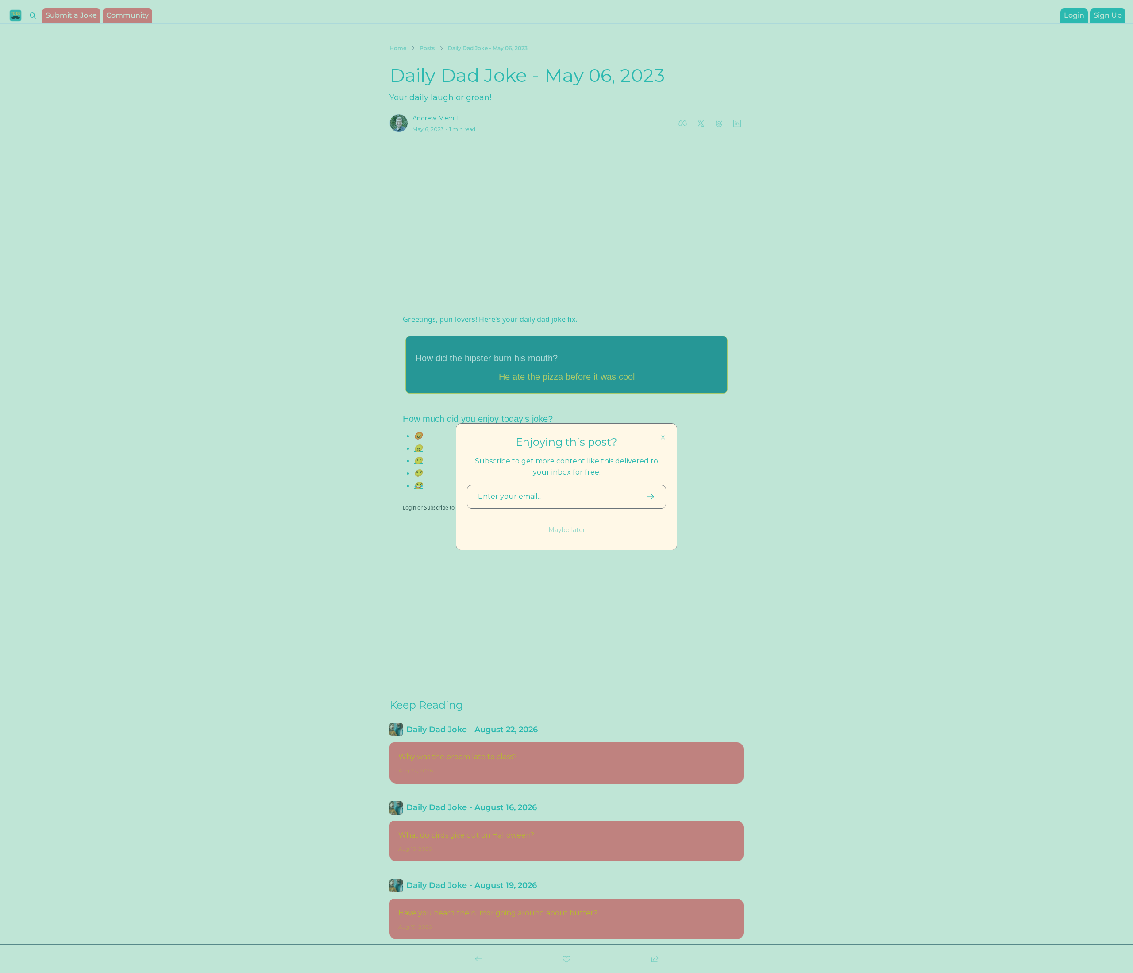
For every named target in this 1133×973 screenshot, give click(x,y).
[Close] (663, 437)
